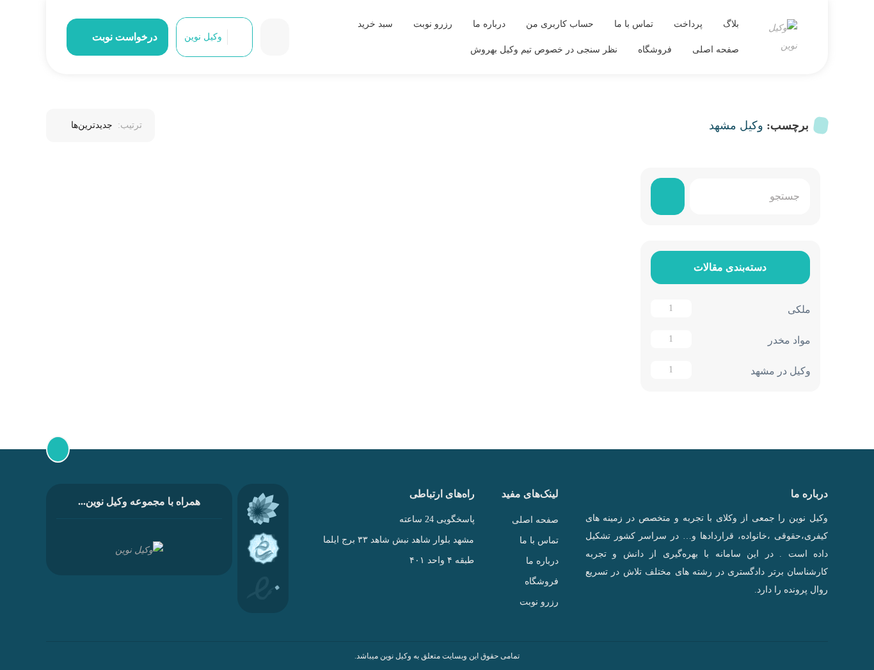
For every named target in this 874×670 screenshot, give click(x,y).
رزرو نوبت (432, 24)
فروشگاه (655, 49)
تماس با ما (633, 24)
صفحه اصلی (715, 49)
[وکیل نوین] (781, 37)
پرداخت (688, 24)
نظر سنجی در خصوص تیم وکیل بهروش (543, 49)
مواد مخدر (788, 340)
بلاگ (731, 24)
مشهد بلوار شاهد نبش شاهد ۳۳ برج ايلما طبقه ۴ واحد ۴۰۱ (399, 550)
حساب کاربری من (560, 24)
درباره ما (489, 24)
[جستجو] (668, 196)
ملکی (798, 309)
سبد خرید (375, 24)
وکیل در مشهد (780, 370)
